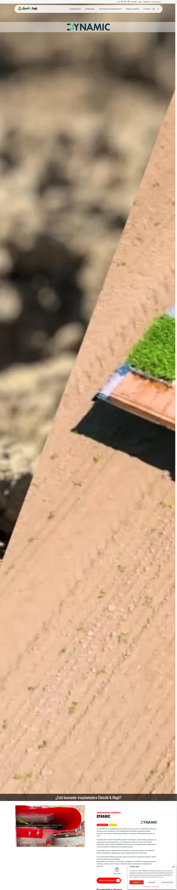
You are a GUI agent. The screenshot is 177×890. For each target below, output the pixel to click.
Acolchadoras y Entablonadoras (110, 9)
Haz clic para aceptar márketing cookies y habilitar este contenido (50, 826)
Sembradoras (90, 9)
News (140, 2)
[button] (173, 867)
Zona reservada (156, 2)
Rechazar (152, 882)
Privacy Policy (155, 886)
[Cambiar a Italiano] (118, 2)
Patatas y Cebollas (132, 9)
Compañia (134, 2)
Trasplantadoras (75, 9)
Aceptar (136, 882)
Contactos (147, 9)
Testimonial (146, 2)
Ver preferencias (167, 882)
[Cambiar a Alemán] (128, 2)
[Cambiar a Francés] (125, 2)
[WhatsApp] (158, 9)
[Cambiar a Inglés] (122, 2)
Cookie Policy (147, 886)
